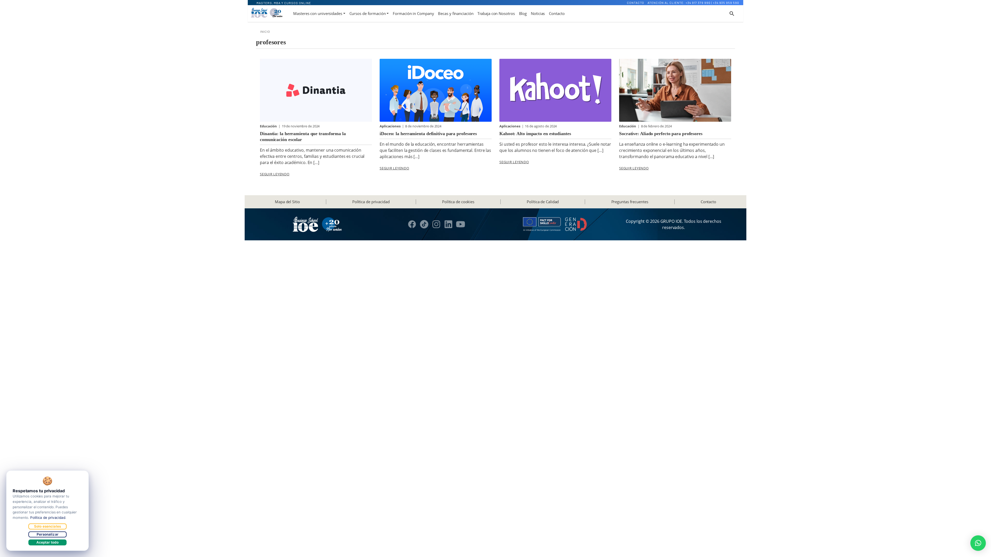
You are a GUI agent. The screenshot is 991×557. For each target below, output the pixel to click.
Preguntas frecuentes (629, 201)
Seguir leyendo (275, 174)
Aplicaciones (390, 126)
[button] (978, 543)
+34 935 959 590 (726, 2)
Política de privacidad (371, 201)
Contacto (635, 2)
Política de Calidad (543, 201)
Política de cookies (458, 201)
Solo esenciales (47, 526)
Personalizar (47, 534)
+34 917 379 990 (697, 2)
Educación (269, 126)
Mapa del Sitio (287, 201)
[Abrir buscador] (732, 13)
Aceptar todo (47, 542)
